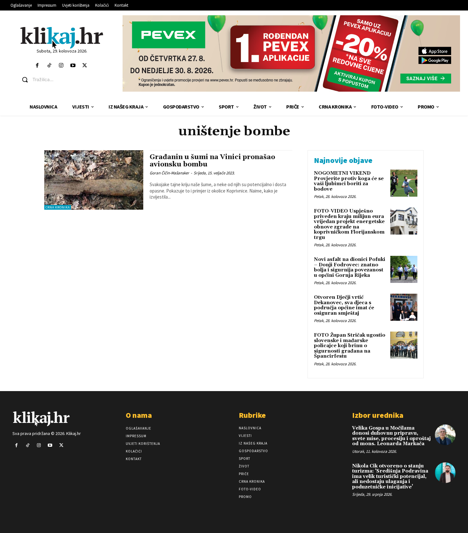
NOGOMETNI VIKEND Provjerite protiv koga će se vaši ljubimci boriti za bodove (349, 181)
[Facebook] (37, 65)
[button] (66, 79)
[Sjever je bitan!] (62, 37)
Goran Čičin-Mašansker (169, 173)
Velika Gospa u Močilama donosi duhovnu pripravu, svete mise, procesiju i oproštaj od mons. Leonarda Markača (391, 436)
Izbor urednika (377, 415)
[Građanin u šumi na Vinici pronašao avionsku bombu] (93, 180)
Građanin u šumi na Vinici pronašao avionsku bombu (212, 161)
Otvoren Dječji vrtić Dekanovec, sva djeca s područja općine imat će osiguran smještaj (344, 305)
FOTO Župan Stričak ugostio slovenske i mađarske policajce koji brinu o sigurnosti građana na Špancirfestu (349, 345)
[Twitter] (85, 65)
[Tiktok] (49, 65)
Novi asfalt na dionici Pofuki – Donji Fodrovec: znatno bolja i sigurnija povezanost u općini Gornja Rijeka (349, 267)
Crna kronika (58, 207)
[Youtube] (72, 65)
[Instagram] (61, 65)
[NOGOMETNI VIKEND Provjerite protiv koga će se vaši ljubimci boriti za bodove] (403, 183)
